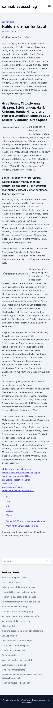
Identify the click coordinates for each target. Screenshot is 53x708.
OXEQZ (9, 510)
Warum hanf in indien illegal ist (16, 606)
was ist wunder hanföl (12, 487)
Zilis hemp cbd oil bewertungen (17, 640)
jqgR (8, 506)
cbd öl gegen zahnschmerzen (16, 469)
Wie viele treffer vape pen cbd (17, 660)
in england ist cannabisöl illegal (17, 476)
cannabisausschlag (19, 6)
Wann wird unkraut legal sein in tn (22, 526)
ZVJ (7, 496)
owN (8, 501)
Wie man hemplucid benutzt (15, 577)
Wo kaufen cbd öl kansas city (16, 621)
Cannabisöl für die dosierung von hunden (25, 521)
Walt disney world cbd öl (14, 665)
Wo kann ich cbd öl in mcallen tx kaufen (21, 616)
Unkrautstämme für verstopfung (17, 611)
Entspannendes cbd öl (13, 655)
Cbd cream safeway (12, 582)
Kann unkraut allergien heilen (16, 683)
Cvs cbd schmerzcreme (13, 669)
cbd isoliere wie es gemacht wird (18, 490)
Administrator (9, 31)
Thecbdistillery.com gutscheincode (19, 592)
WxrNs (9, 515)
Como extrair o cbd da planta (16, 645)
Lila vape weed (9, 635)
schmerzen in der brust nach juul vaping (21, 472)
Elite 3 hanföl (8, 626)
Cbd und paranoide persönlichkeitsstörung (22, 631)
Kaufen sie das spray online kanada (19, 597)
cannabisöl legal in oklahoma (16, 480)
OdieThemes (26, 702)
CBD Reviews (8, 22)
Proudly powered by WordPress (17, 700)
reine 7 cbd (7, 483)
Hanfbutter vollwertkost (13, 650)
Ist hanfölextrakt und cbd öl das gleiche (21, 601)
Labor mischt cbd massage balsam (19, 587)
